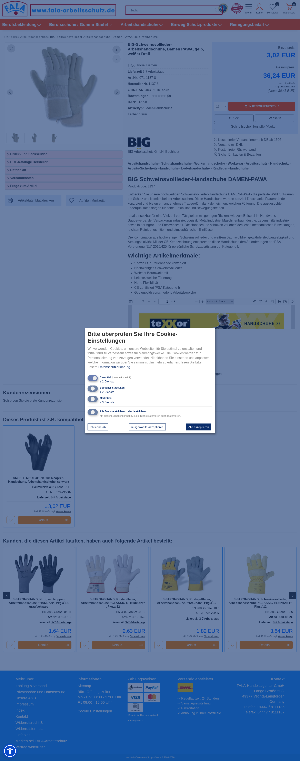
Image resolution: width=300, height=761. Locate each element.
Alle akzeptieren (198, 427)
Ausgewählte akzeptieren (147, 427)
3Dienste (107, 402)
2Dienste (107, 381)
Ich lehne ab (98, 427)
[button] (10, 751)
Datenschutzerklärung (114, 367)
